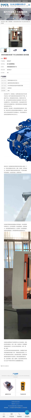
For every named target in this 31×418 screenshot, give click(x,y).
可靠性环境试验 (23, 394)
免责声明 (16, 407)
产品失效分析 (8, 394)
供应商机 (10, 21)
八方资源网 (11, 407)
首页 (6, 21)
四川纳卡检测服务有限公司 (13, 405)
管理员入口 (20, 407)
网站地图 (25, 407)
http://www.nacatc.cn (5, 365)
